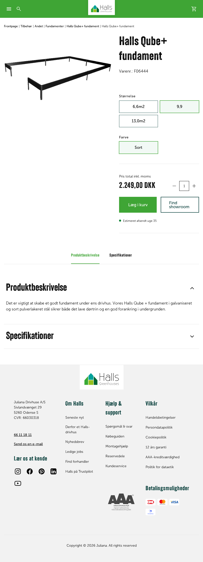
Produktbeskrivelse (36, 288)
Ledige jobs (74, 452)
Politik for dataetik (160, 467)
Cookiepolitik (156, 437)
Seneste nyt (74, 417)
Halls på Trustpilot (79, 471)
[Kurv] (194, 9)
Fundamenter (55, 26)
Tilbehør (26, 26)
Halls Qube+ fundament (83, 26)
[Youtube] (18, 483)
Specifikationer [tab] (120, 255)
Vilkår (151, 404)
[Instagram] (18, 471)
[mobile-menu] (9, 9)
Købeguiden (114, 436)
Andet (39, 26)
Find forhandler (77, 462)
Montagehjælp (116, 446)
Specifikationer (30, 336)
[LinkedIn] (53, 471)
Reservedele (115, 456)
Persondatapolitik (159, 427)
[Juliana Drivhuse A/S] (101, 7)
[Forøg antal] (194, 186)
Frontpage (11, 26)
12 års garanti (156, 447)
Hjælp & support (113, 408)
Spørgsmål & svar (118, 426)
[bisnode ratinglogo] (121, 502)
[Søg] (19, 9)
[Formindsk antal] (174, 186)
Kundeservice (116, 466)
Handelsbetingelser (161, 417)
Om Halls (74, 404)
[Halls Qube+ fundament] (57, 71)
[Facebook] (30, 471)
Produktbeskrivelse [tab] (85, 255)
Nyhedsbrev (74, 442)
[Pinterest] (42, 471)
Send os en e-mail (28, 444)
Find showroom (179, 204)
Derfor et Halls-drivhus (77, 429)
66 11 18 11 (23, 435)
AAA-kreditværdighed (162, 457)
